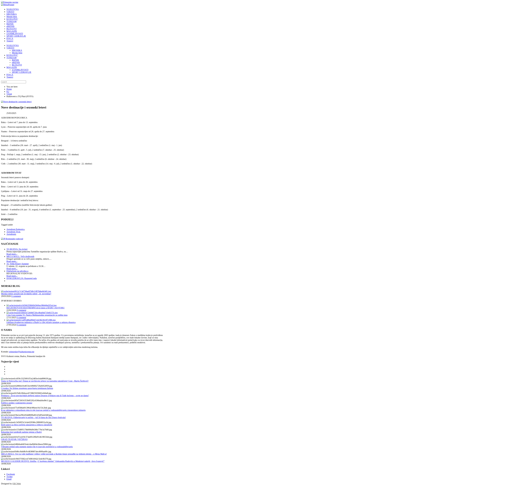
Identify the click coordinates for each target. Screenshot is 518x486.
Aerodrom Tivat (13, 232)
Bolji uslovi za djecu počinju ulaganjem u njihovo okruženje (26, 425)
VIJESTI (10, 48)
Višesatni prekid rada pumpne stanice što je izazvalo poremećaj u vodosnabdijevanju (37, 446)
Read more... (11, 254)
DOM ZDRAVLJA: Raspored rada (21, 278)
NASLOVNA (12, 45)
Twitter (9, 476)
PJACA (9, 74)
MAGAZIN (11, 67)
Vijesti (9, 94)
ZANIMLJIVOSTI (20, 70)
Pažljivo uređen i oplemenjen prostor (16, 403)
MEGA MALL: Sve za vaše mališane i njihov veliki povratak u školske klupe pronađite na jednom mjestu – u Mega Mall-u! (54, 454)
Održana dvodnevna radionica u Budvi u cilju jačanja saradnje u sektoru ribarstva (41, 322)
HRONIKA (17, 50)
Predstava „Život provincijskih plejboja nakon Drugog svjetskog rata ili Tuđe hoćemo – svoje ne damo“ (45, 395)
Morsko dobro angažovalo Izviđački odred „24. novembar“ (26, 294)
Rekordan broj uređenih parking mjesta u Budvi (21, 432)
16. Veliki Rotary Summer (17, 264)
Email (8, 479)
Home (9, 89)
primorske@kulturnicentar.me (21, 352)
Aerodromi (11, 234)
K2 (7, 91)
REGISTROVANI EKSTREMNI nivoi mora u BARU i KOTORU (35, 308)
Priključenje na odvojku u (17, 271)
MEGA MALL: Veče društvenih (20, 256)
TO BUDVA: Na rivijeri (16, 249)
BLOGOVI (17, 65)
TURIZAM (11, 57)
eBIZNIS (16, 62)
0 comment (16, 296)
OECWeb (16, 483)
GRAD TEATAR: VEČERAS (14, 439)
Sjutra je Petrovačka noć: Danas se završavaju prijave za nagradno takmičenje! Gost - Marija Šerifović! (44, 381)
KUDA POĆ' (12, 55)
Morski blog (17, 53)
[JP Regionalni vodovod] (12, 239)
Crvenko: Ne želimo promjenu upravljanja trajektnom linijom (27, 388)
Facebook (10, 474)
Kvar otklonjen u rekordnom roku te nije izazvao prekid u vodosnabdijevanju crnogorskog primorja (43, 410)
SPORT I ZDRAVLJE (21, 72)
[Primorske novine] (9, 2)
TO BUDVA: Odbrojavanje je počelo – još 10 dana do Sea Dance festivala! (33, 417)
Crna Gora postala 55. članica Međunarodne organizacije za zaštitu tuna (36, 315)
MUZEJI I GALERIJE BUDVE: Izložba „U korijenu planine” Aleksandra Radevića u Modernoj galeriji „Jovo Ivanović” (53, 461)
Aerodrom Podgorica (15, 229)
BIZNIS (15, 60)
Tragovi (9, 77)
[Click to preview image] (16, 101)
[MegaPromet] (7, 5)
